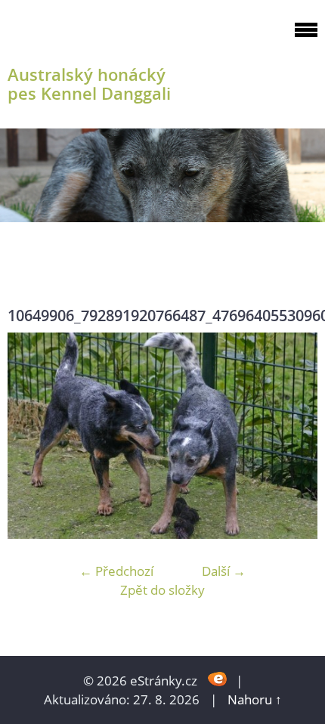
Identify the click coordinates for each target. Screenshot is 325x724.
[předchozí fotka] (32, 436)
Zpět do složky (162, 590)
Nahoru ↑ (255, 699)
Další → (224, 571)
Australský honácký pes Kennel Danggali (89, 84)
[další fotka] (293, 436)
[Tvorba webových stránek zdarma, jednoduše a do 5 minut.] (218, 679)
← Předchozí (116, 571)
